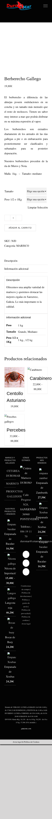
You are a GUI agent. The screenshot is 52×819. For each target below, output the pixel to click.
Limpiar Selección (38, 207)
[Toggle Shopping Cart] (39, 6)
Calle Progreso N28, (26, 499)
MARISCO (22, 245)
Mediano (32, 331)
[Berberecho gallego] (26, 46)
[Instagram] (26, 563)
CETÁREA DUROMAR (13, 473)
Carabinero (41, 378)
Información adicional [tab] (16, 268)
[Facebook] (26, 554)
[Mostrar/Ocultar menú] (45, 6)
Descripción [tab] (10, 260)
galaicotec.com (26, 728)
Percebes (16, 430)
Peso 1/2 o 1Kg (13, 199)
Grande (22, 331)
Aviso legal (26, 623)
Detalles (10, 381)
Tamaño (8, 191)
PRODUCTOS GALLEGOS (14, 493)
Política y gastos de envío (26, 603)
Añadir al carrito (20, 228)
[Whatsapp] (26, 571)
